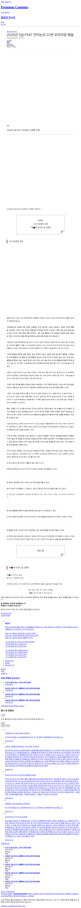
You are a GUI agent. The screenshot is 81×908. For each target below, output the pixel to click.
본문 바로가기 (6, 2)
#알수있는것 (9, 665)
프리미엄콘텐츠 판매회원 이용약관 (65, 894)
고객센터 (30, 896)
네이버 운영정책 (46, 894)
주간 (8, 725)
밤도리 (10, 40)
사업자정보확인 (7, 894)
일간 (3, 725)
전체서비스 (10, 891)
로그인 (3, 891)
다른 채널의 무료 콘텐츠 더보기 (12, 706)
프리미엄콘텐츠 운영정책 (10, 896)
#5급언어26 (9, 661)
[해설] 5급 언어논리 (12, 31)
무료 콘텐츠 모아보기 (10, 678)
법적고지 (23, 896)
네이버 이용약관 (33, 894)
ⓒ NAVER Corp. (19, 906)
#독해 (7, 663)
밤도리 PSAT (8, 17)
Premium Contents (7, 906)
